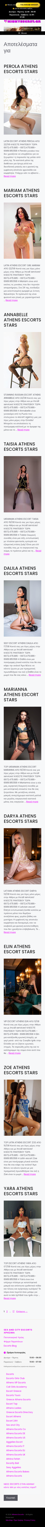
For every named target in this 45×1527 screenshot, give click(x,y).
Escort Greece (13, 1391)
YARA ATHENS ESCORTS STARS (21, 1191)
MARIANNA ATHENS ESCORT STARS (21, 694)
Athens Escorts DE (15, 1433)
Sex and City (13, 1424)
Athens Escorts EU (15, 1450)
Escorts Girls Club (15, 1378)
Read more (10, 176)
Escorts (10, 1374)
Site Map (9, 1520)
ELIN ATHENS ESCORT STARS (19, 949)
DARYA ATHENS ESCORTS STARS (21, 818)
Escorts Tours (13, 1395)
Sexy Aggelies (13, 1467)
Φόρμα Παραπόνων (13, 1341)
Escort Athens (13, 1416)
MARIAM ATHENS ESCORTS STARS (22, 193)
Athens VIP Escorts (16, 1382)
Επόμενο (22, 1311)
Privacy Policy (29, 1520)
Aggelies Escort (14, 1441)
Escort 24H (12, 1420)
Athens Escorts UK (15, 1454)
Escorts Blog (10, 1345)
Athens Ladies (13, 1408)
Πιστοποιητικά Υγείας (14, 1337)
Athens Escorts (14, 1475)
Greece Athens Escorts (18, 1399)
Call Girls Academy (16, 1386)
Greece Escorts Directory (19, 1412)
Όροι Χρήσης (18, 1520)
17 (13, 1311)
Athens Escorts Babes (17, 1471)
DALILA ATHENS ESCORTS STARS (21, 570)
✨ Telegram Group (28, 5)
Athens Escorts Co (16, 1429)
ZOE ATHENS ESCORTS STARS (21, 1070)
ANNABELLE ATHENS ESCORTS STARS (22, 320)
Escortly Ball (12, 1463)
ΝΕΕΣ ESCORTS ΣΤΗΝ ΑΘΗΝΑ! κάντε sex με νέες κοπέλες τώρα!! (20, 1486)
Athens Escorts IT (15, 1446)
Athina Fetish (13, 1458)
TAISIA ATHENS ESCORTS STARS (21, 446)
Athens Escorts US (15, 1437)
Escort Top (11, 1403)
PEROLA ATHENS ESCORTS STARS (21, 69)
